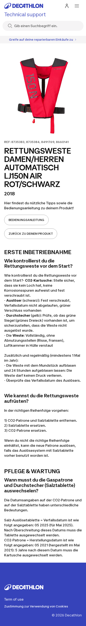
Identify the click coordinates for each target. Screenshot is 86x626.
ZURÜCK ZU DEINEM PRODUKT (31, 233)
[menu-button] (77, 6)
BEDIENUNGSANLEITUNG (26, 220)
